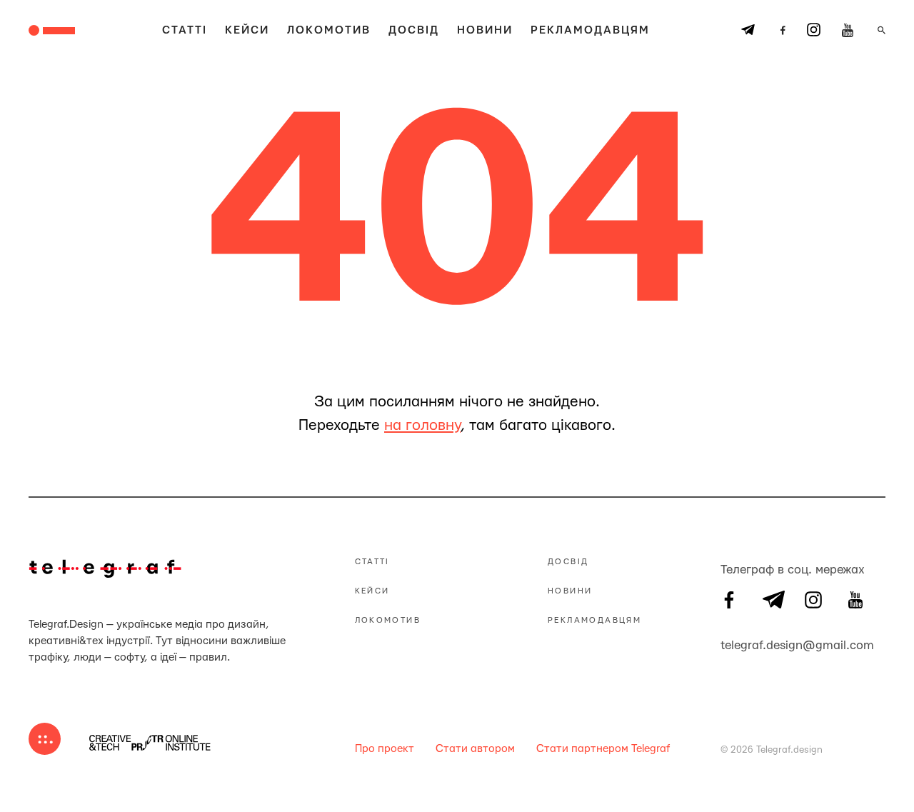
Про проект (384, 748)
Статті (184, 30)
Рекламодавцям (590, 30)
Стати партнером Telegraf (603, 748)
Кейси (247, 30)
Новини (485, 30)
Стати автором (475, 748)
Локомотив (329, 30)
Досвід (413, 30)
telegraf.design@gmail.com (729, 643)
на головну (422, 425)
